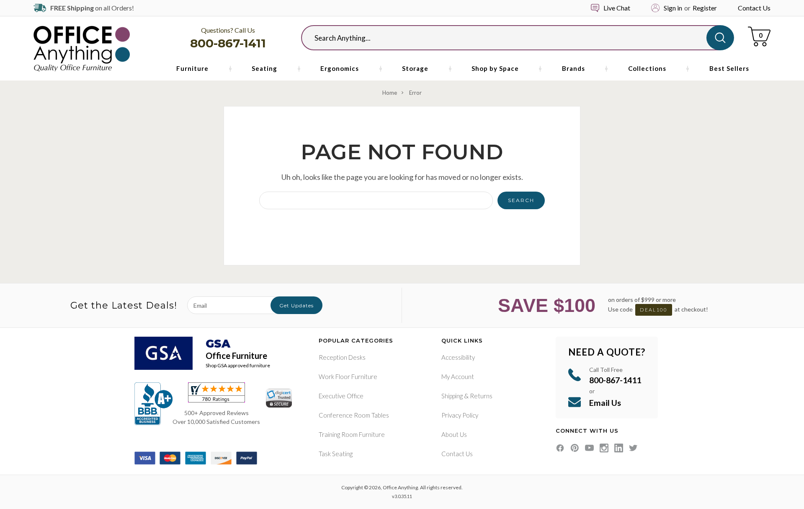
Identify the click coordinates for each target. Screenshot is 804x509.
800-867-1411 (228, 43)
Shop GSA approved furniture (238, 365)
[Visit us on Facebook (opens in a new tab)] (560, 448)
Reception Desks (342, 357)
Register (705, 8)
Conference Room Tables (354, 415)
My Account (457, 376)
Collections (647, 68)
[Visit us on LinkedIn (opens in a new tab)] (618, 448)
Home (389, 92)
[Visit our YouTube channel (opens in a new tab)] (589, 448)
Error (415, 92)
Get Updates (296, 305)
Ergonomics (339, 68)
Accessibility (458, 357)
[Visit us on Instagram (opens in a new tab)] (604, 448)
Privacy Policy (459, 415)
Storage (415, 68)
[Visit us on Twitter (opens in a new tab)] (633, 448)
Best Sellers (729, 68)
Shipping (452, 396)
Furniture (192, 68)
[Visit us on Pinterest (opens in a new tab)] (574, 448)
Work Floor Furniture (348, 376)
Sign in (673, 8)
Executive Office (341, 396)
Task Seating (336, 453)
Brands (573, 68)
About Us (454, 434)
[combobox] (510, 37)
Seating (264, 68)
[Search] (720, 37)
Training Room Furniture (352, 434)
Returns (481, 396)
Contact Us (754, 8)
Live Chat (616, 8)
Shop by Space (495, 68)
